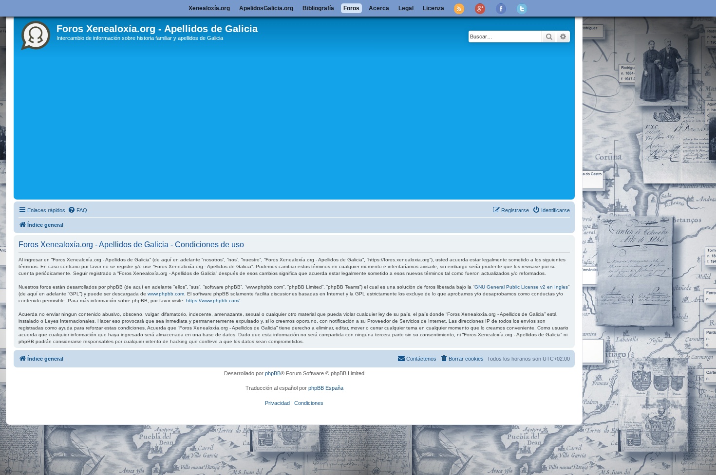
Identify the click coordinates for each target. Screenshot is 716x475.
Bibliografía (318, 8)
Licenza (433, 8)
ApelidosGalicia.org (266, 8)
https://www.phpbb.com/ (213, 300)
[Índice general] (36, 33)
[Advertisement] (294, 124)
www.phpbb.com (166, 293)
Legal (406, 8)
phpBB (273, 373)
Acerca (379, 8)
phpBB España (325, 388)
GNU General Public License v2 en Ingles (521, 287)
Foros (351, 8)
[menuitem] (77, 210)
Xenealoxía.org (209, 8)
